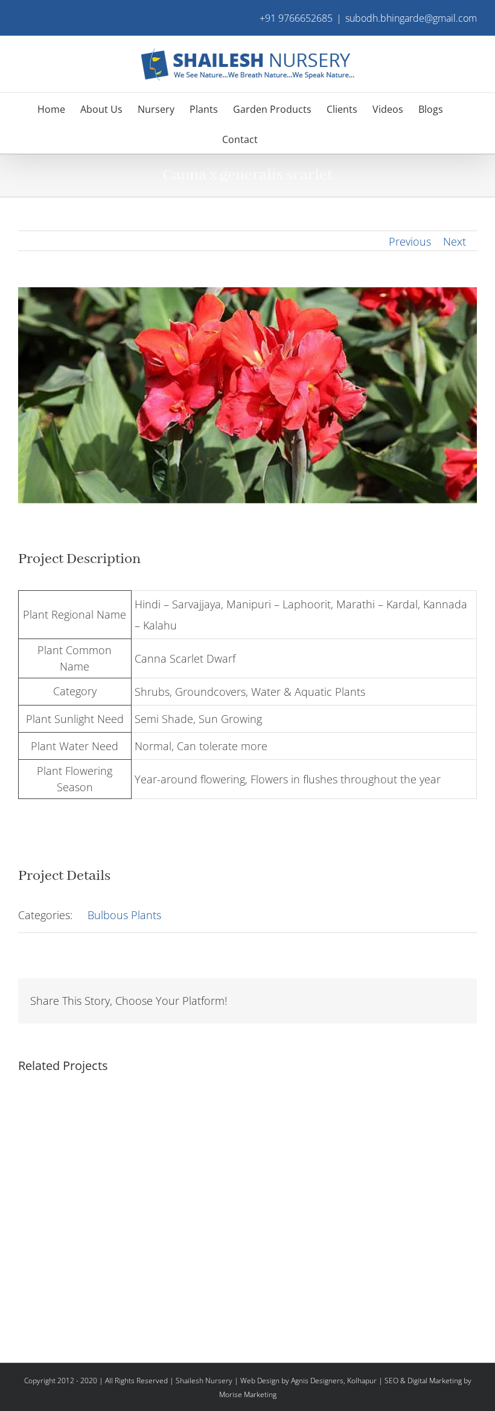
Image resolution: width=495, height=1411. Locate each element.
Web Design (259, 1380)
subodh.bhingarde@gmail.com (411, 18)
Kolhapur (362, 1380)
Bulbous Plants (124, 915)
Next (454, 241)
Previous (410, 241)
